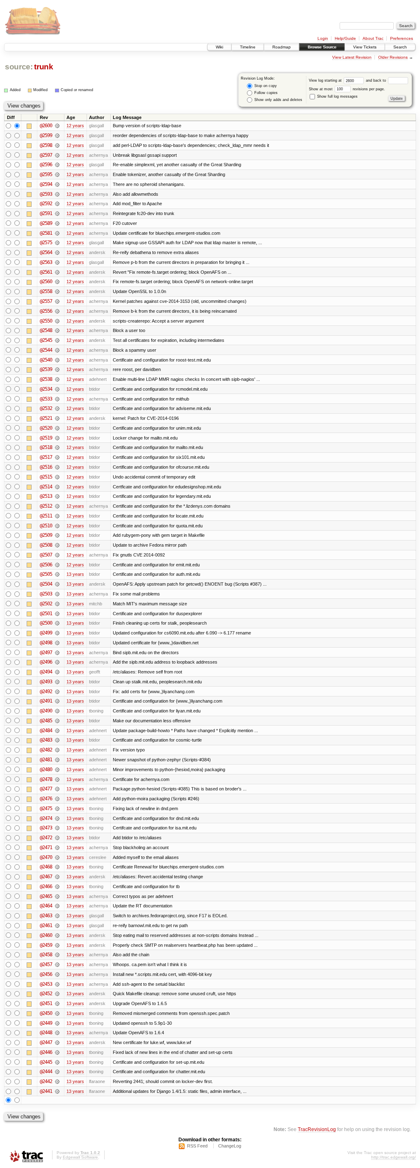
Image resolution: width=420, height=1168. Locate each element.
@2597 (46, 155)
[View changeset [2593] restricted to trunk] (57, 194)
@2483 (46, 740)
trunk (43, 66)
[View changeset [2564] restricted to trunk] (57, 252)
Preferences (401, 38)
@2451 (46, 1003)
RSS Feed (197, 1145)
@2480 (46, 769)
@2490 (46, 711)
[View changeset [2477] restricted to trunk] (57, 789)
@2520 (46, 428)
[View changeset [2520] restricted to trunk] (57, 428)
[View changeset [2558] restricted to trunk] (57, 291)
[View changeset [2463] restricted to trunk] (57, 915)
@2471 (46, 847)
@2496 (46, 662)
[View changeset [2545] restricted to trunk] (57, 340)
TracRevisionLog (317, 1129)
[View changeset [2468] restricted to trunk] (57, 867)
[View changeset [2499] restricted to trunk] (57, 633)
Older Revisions (393, 57)
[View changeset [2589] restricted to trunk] (57, 223)
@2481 (46, 760)
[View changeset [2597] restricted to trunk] (57, 155)
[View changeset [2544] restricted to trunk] (57, 350)
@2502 (46, 604)
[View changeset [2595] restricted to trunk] (57, 174)
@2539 (46, 369)
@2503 (46, 594)
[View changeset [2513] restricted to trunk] (57, 496)
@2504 (46, 584)
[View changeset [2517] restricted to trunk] (57, 457)
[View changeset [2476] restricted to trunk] (57, 799)
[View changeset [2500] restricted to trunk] (57, 623)
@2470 (46, 857)
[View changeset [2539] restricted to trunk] (57, 369)
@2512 (46, 506)
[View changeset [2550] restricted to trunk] (57, 321)
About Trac (373, 38)
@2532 (46, 408)
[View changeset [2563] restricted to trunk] (57, 262)
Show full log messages (337, 96)
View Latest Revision (352, 57)
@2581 (46, 233)
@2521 (46, 418)
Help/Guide (345, 38)
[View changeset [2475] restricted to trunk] (57, 808)
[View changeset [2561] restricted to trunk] (57, 272)
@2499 (46, 633)
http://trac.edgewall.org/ (393, 1157)
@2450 (46, 1013)
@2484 (46, 730)
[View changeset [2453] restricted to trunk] (57, 984)
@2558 (46, 291)
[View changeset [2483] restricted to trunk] (57, 740)
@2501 (46, 613)
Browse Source (322, 47)
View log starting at (326, 80)
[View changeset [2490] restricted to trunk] (57, 711)
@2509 (46, 535)
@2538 (46, 379)
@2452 (46, 993)
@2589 (46, 223)
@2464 (46, 906)
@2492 (46, 691)
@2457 (46, 964)
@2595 (46, 174)
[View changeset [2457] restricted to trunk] (57, 964)
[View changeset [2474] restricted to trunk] (57, 818)
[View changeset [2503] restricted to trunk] (57, 594)
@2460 (46, 935)
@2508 (46, 545)
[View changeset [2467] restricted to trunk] (57, 876)
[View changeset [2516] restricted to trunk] (57, 467)
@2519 (46, 438)
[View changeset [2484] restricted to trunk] (57, 730)
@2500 (46, 623)
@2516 (46, 467)
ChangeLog (229, 1145)
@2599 (46, 135)
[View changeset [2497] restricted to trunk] (57, 652)
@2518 (46, 447)
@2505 (46, 574)
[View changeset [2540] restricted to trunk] (57, 360)
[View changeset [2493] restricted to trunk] (57, 682)
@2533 (46, 399)
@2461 (46, 925)
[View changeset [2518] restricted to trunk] (57, 447)
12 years (75, 125)
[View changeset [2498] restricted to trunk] (57, 643)
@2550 (46, 321)
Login (322, 38)
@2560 (46, 281)
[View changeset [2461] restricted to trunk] (57, 925)
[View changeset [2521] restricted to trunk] (57, 418)
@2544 (46, 350)
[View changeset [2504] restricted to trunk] (57, 584)
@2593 (46, 194)
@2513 (46, 496)
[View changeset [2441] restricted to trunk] (57, 1091)
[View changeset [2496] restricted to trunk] (57, 662)
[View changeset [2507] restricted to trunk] (57, 555)
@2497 (46, 652)
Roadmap (281, 47)
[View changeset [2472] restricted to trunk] (57, 838)
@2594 (46, 184)
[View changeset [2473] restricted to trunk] (57, 828)
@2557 (46, 301)
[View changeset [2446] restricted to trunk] (57, 1052)
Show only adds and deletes (277, 100)
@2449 (46, 1023)
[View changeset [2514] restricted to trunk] (57, 487)
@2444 (46, 1071)
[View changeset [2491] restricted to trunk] (57, 701)
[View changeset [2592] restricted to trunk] (57, 203)
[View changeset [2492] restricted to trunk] (57, 691)
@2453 (46, 984)
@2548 (46, 330)
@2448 (46, 1032)
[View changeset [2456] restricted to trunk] (57, 974)
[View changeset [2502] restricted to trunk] (57, 604)
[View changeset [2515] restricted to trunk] (57, 477)
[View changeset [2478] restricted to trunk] (57, 779)
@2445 (46, 1062)
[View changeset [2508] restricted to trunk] (57, 545)
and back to (376, 80)
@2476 (46, 799)
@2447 (46, 1042)
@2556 (46, 311)
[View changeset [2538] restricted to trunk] (57, 379)
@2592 (46, 203)
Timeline (248, 47)
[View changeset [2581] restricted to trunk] (57, 233)
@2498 (46, 643)
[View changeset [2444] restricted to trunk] (57, 1071)
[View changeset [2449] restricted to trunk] (57, 1023)
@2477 (46, 789)
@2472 (46, 838)
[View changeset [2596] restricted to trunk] (57, 164)
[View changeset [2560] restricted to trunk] (57, 281)
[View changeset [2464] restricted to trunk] (57, 906)
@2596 (46, 164)
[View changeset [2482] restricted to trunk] (57, 750)
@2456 (46, 974)
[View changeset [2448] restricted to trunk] (57, 1032)
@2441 (46, 1091)
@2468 (46, 867)
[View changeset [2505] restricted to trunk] (57, 574)
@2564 (46, 252)
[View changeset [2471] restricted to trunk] (57, 847)
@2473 (46, 828)
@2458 (46, 954)
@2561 (46, 272)
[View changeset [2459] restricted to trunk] (57, 945)
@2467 (46, 876)
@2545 (46, 340)
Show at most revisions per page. (347, 89)
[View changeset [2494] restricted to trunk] (57, 672)
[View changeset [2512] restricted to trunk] (57, 506)
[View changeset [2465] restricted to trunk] (57, 896)
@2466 (46, 886)
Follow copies (265, 93)
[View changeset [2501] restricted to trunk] (57, 613)
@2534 (46, 389)
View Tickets (365, 47)
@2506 (46, 565)
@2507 (46, 555)
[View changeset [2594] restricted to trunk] (57, 184)
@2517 (46, 457)
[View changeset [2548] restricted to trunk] (57, 330)
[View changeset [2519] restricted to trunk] (57, 438)
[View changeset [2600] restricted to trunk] (57, 125)
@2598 (46, 145)
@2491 (46, 701)
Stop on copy (265, 86)
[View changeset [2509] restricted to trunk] (57, 535)
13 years (75, 574)
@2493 (46, 682)
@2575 (46, 242)
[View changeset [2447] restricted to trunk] (57, 1042)
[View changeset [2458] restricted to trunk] (57, 954)
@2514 (46, 487)
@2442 (46, 1081)
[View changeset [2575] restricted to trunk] (57, 242)
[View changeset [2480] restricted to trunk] (57, 769)
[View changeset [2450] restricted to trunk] (57, 1013)
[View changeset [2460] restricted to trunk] (57, 935)
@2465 (46, 896)
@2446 (46, 1052)
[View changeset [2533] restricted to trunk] (57, 399)
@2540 (46, 360)
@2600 (46, 125)
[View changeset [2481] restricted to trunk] (57, 760)
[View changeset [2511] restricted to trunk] (57, 516)
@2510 (46, 526)
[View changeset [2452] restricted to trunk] (57, 993)
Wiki (219, 47)
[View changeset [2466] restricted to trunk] (57, 886)
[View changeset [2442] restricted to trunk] (57, 1081)
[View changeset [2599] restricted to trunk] (57, 135)
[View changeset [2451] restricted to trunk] (57, 1003)
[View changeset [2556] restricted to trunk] (57, 311)
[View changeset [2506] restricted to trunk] (57, 565)
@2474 (46, 818)
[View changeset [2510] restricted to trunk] (57, 526)
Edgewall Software (80, 1157)
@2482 (46, 750)
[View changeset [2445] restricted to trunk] (57, 1062)
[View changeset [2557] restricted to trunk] (57, 301)
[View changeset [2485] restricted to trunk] (57, 721)
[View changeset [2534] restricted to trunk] (57, 389)
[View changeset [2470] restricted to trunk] (57, 857)
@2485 (46, 721)
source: (19, 66)
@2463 (46, 915)
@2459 (46, 945)
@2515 (46, 477)
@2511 (46, 516)
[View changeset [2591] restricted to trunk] (57, 213)
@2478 (46, 779)
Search (400, 47)
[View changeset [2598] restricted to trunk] (57, 145)
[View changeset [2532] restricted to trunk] (57, 408)
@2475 (46, 808)
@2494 (46, 672)
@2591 (46, 213)
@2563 (46, 262)
